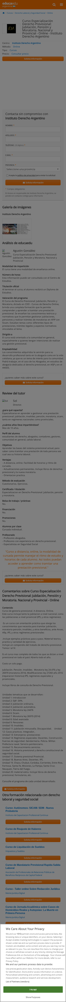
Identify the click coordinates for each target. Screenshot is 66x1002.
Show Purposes (33, 997)
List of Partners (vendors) (17, 981)
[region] (33, 963)
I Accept (33, 989)
